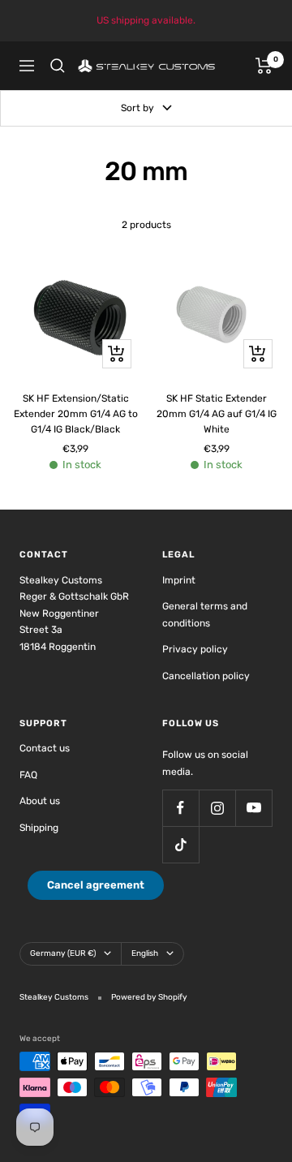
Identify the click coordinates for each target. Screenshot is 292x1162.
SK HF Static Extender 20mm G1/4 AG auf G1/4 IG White (217, 414)
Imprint (178, 580)
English (144, 953)
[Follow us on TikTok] (180, 844)
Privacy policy (195, 649)
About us (39, 801)
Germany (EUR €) (63, 953)
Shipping (38, 827)
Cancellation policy (206, 676)
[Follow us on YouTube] (253, 808)
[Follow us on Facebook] (180, 808)
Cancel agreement (95, 885)
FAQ (28, 775)
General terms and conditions (204, 614)
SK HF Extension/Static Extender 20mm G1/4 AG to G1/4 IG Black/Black (76, 414)
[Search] (57, 65)
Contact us (44, 748)
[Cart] (264, 66)
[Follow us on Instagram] (217, 808)
